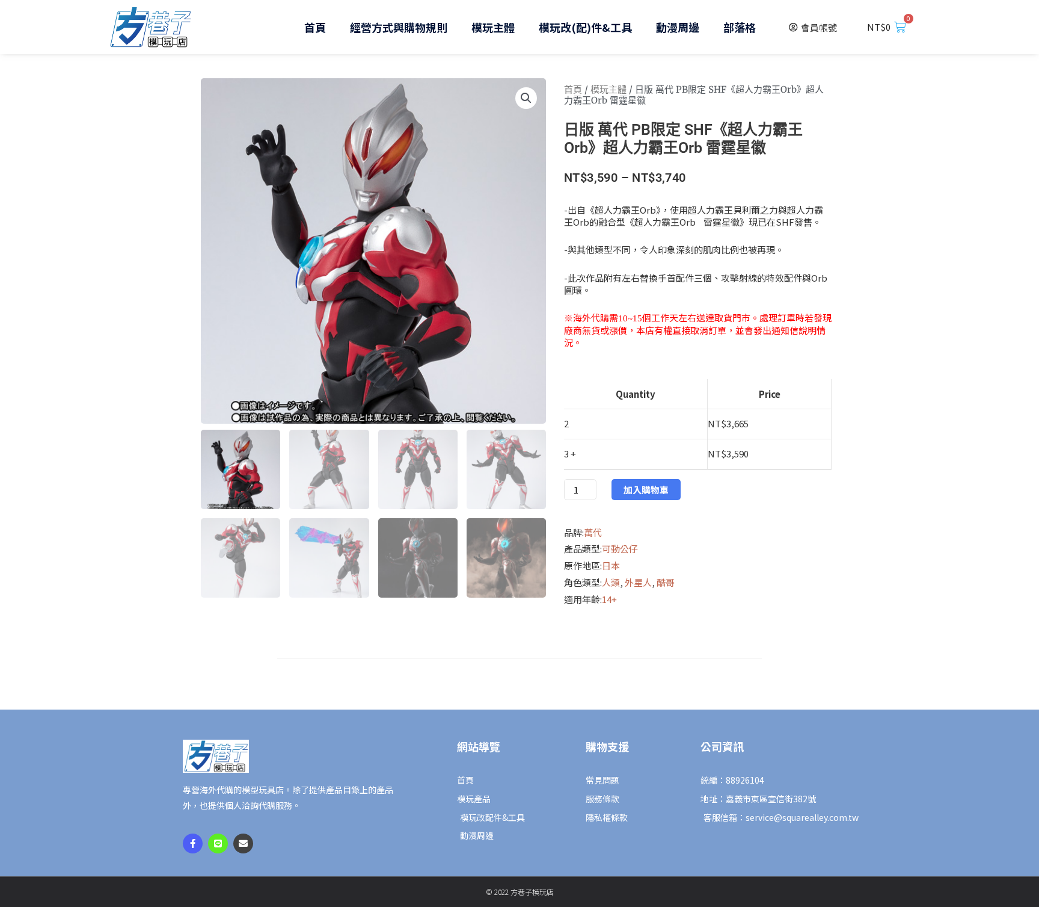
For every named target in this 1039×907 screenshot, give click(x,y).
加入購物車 (646, 489)
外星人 (638, 582)
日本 (611, 565)
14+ (609, 599)
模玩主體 (493, 27)
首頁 (315, 27)
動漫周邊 (677, 27)
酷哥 (666, 582)
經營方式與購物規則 (398, 27)
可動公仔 (620, 548)
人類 (611, 582)
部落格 (739, 27)
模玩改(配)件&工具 (585, 27)
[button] (526, 98)
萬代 (593, 532)
